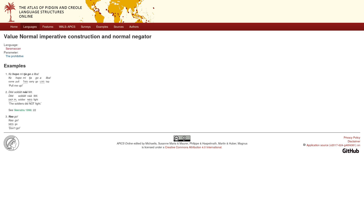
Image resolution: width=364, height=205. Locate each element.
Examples (102, 26)
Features (47, 26)
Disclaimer (354, 141)
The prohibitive (15, 56)
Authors (134, 26)
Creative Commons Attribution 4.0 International (193, 147)
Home (14, 26)
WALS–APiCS (67, 26)
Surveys (86, 26)
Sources (119, 26)
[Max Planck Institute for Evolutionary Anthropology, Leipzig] (11, 143)
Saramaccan (13, 48)
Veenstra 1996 (22, 110)
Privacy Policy (352, 137)
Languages (30, 26)
